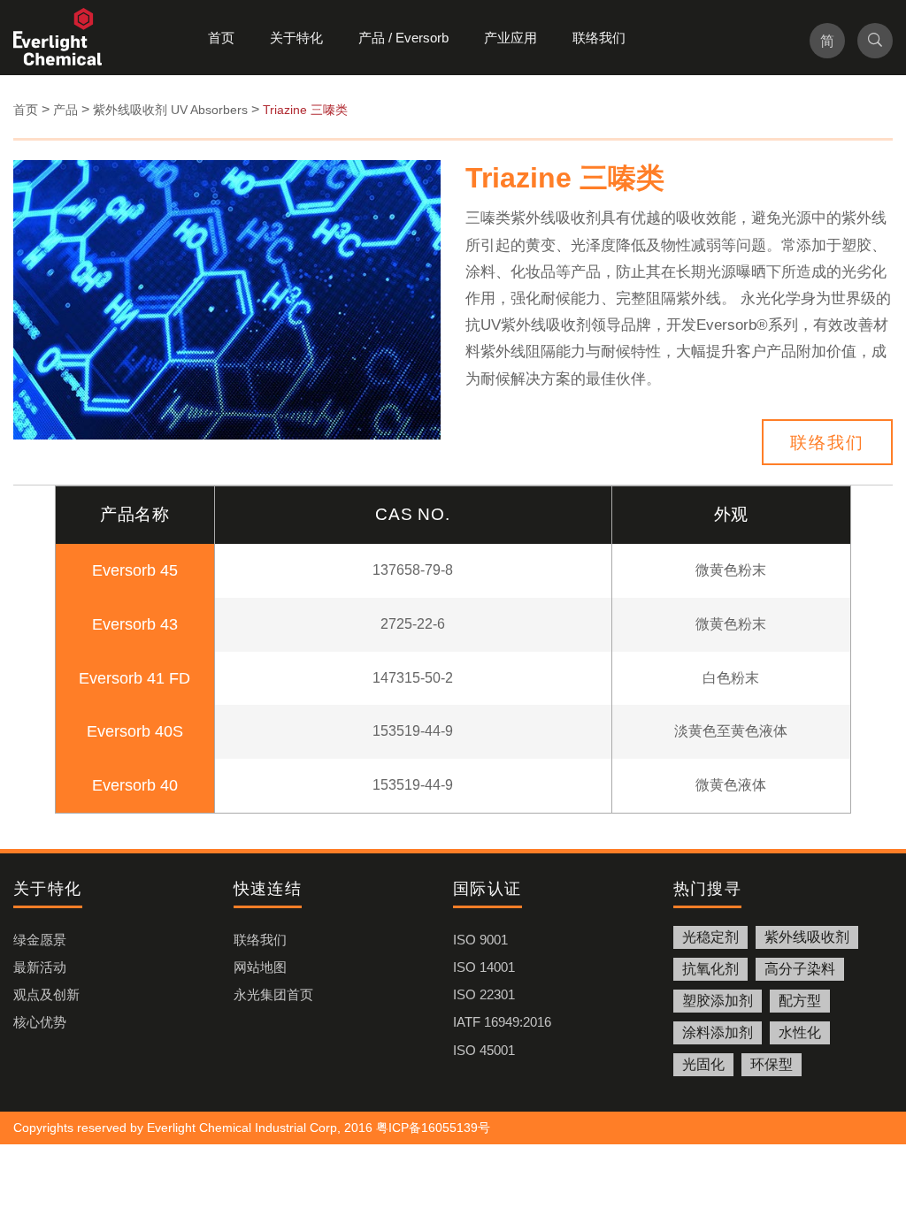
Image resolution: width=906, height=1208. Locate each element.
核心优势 (39, 1021)
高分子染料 (799, 968)
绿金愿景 (39, 939)
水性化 (800, 1032)
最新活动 (39, 967)
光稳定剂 (710, 936)
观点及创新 (46, 994)
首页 (221, 37)
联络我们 (599, 37)
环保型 (771, 1064)
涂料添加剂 (717, 1032)
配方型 (800, 1000)
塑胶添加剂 (717, 1000)
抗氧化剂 (710, 968)
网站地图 (260, 967)
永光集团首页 (273, 994)
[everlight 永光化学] (66, 37)
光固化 (703, 1064)
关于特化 (296, 37)
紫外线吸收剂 (806, 936)
